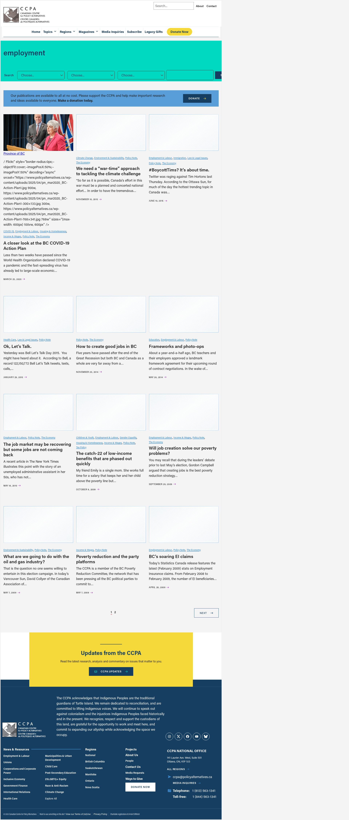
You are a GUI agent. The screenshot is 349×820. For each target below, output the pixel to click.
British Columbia (95, 761)
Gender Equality (128, 437)
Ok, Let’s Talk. (17, 346)
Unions (7, 762)
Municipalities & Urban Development (58, 758)
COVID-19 (8, 231)
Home (36, 32)
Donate (194, 98)
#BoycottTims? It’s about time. (179, 169)
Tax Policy (81, 447)
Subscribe (134, 32)
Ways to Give (134, 779)
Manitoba (90, 774)
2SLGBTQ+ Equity (55, 779)
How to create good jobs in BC (106, 346)
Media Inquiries (113, 32)
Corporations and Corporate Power (19, 770)
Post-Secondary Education (60, 772)
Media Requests (134, 772)
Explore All (51, 798)
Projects (131, 749)
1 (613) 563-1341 (203, 790)
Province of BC (14, 153)
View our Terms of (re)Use (78, 814)
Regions (90, 749)
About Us (131, 755)
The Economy (43, 236)
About (200, 6)
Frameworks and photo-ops (176, 346)
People (129, 760)
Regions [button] (65, 32)
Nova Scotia (92, 787)
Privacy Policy (100, 814)
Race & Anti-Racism (56, 785)
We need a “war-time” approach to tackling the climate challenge (108, 170)
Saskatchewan (94, 768)
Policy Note (28, 236)
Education (154, 339)
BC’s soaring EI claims (171, 556)
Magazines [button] (86, 32)
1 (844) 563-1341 (204, 796)
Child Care (51, 766)
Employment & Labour (26, 231)
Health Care (9, 339)
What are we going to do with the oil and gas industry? (36, 558)
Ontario (89, 780)
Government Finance (15, 785)
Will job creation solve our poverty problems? (182, 450)
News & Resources (16, 749)
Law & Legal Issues (197, 157)
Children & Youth (85, 437)
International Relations (16, 792)
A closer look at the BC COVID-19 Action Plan (36, 245)
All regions (176, 769)
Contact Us (133, 767)
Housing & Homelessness (53, 231)
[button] (40, 75)
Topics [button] (48, 32)
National (90, 755)
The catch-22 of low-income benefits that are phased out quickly (104, 458)
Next (203, 613)
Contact (211, 6)
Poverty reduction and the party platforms (107, 558)
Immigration (179, 157)
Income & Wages (12, 236)
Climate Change (84, 157)
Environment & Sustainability (109, 157)
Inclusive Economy (14, 779)
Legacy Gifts (154, 32)
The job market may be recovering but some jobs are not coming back (37, 449)
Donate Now (179, 32)
